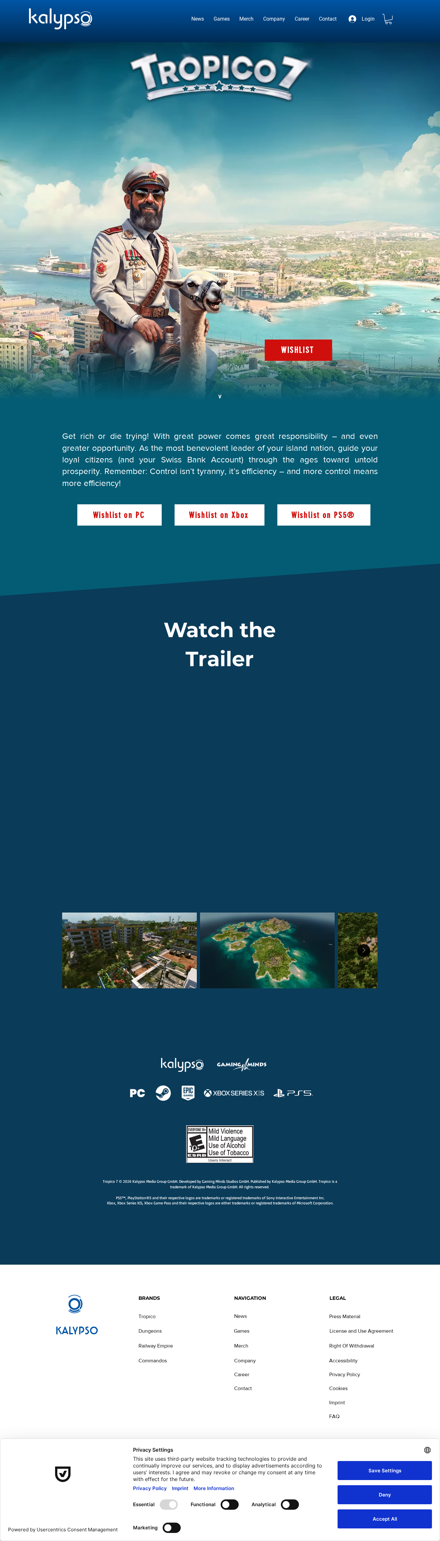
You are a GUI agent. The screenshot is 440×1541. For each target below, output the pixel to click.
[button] (388, 19)
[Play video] (220, 784)
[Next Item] (363, 950)
